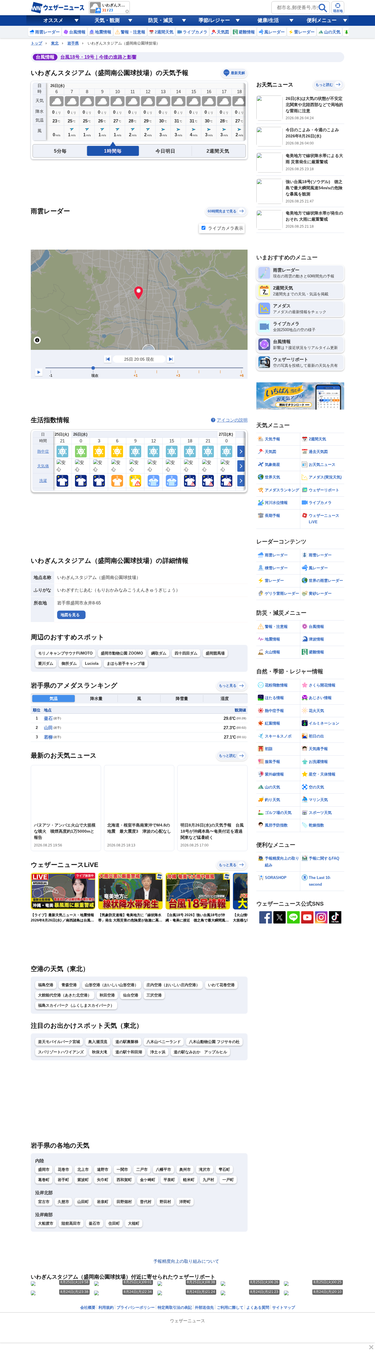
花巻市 (63, 1169)
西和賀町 (124, 1180)
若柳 (48, 737)
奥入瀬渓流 (97, 1042)
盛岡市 (44, 1169)
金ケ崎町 (147, 1180)
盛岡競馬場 (215, 653)
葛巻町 (44, 1180)
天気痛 (43, 466)
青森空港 (69, 985)
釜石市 (94, 1223)
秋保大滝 (99, 1052)
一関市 (122, 1169)
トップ (36, 43)
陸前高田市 (71, 1223)
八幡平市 (163, 1169)
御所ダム (69, 663)
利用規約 (106, 1307)
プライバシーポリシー (136, 1307)
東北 (55, 43)
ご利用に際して (230, 1307)
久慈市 (63, 1201)
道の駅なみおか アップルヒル (200, 1052)
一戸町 (228, 1180)
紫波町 (83, 1180)
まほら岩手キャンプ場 (126, 663)
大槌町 (133, 1223)
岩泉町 (102, 1201)
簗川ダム (45, 663)
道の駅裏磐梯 (126, 1042)
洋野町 (185, 1201)
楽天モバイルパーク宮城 (59, 1042)
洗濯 (43, 481)
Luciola (91, 663)
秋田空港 (107, 995)
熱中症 (43, 451)
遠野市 (102, 1169)
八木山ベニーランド (163, 1042)
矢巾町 (102, 1180)
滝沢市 (204, 1169)
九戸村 (208, 1180)
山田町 (83, 1201)
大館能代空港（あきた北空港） (64, 995)
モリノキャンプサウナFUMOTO (65, 653)
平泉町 (169, 1180)
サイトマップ (283, 1307)
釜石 (48, 718)
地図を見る (70, 615)
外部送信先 (204, 1307)
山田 (48, 727)
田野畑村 (124, 1201)
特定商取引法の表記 (175, 1307)
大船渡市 (45, 1223)
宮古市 (44, 1201)
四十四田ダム (186, 653)
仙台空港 (130, 995)
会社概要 (88, 1307)
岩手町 (63, 1180)
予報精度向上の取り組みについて (186, 1261)
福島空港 (45, 985)
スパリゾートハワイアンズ (61, 1052)
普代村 (145, 1201)
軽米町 (189, 1180)
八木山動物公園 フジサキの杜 (214, 1042)
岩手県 (73, 43)
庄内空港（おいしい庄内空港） (173, 985)
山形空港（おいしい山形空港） (111, 985)
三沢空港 (154, 995)
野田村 (165, 1201)
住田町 (114, 1223)
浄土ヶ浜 (158, 1052)
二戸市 (142, 1169)
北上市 (83, 1169)
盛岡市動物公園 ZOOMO (122, 653)
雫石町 (224, 1169)
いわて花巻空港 (221, 985)
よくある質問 (257, 1307)
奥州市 (185, 1169)
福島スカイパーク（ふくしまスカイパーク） (76, 1005)
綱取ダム (158, 653)
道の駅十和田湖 (128, 1052)
